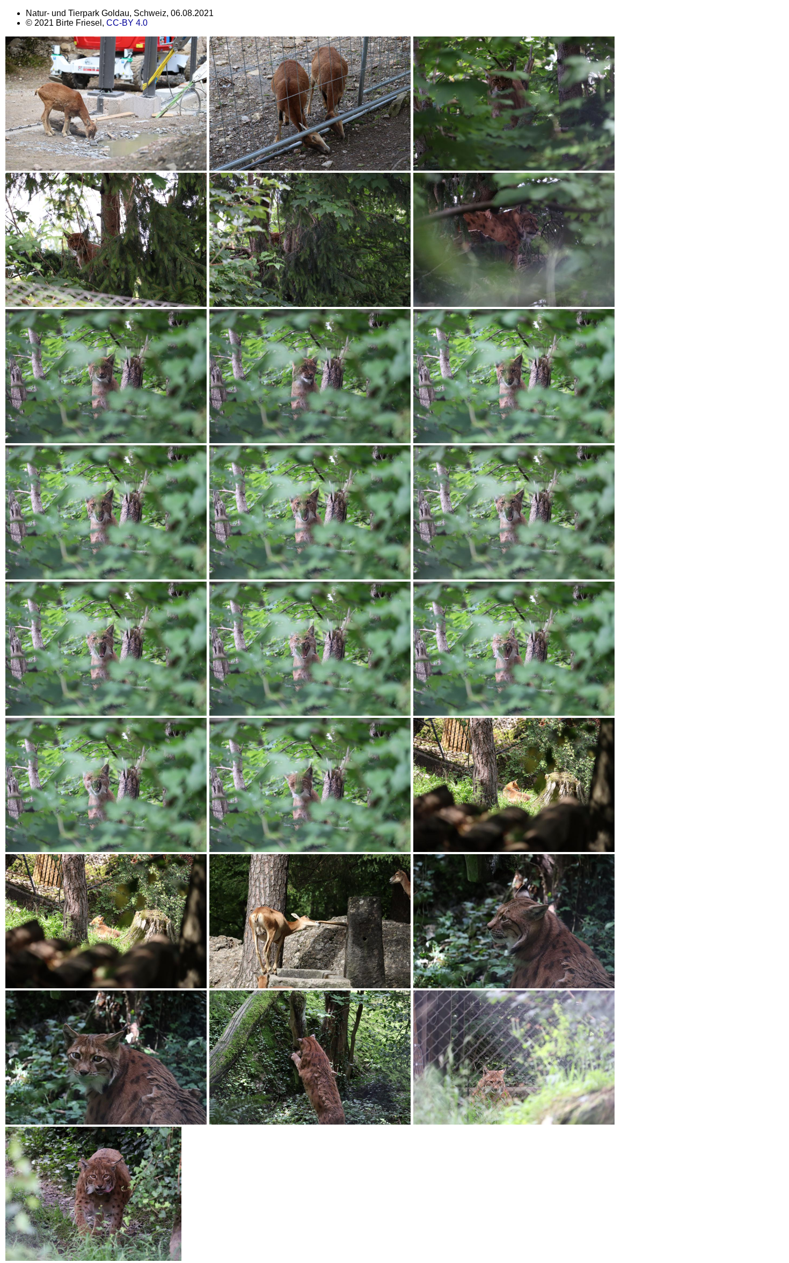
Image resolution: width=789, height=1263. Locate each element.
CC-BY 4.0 (127, 22)
